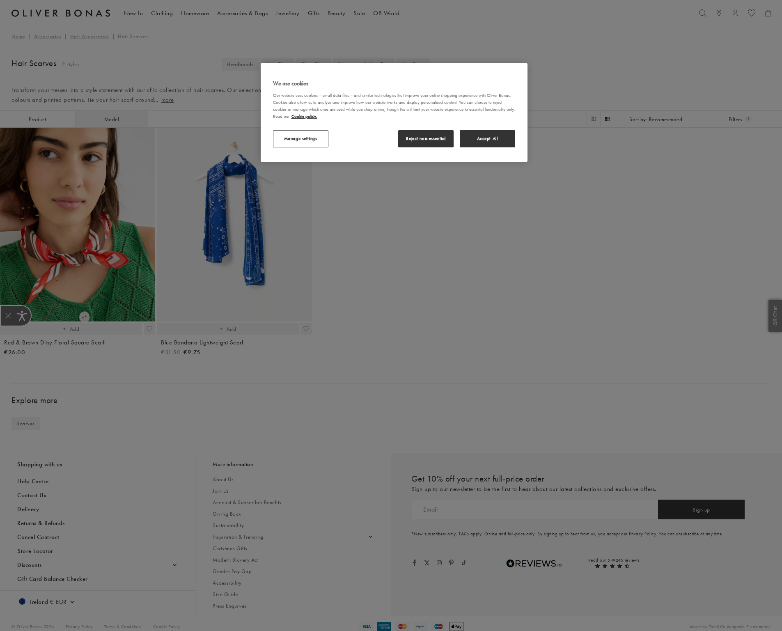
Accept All (487, 138)
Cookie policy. (304, 116)
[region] (394, 112)
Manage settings (300, 138)
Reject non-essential (425, 138)
